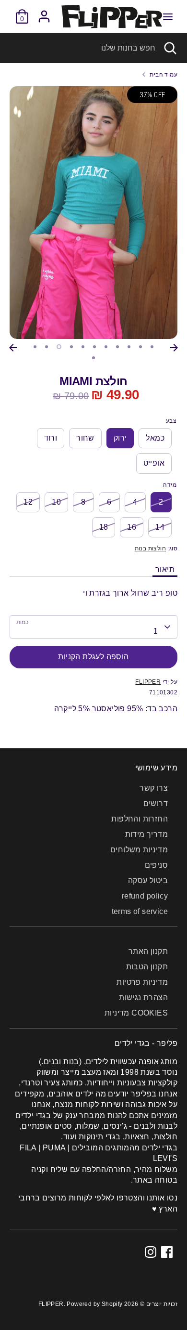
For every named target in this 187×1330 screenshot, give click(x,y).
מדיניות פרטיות (142, 982)
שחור (85, 438)
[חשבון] (44, 12)
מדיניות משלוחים (139, 850)
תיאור (165, 569)
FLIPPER (148, 681)
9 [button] (129, 346)
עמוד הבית (163, 74)
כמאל (155, 438)
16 (131, 527)
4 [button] (71, 346)
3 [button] (59, 346)
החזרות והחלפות (139, 819)
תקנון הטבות (147, 967)
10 (56, 502)
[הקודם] (12, 347)
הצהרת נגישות (143, 997)
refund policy (145, 896)
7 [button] (106, 346)
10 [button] (140, 346)
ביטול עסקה (148, 880)
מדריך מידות (146, 834)
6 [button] (94, 346)
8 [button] (117, 346)
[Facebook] (167, 1252)
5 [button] (83, 346)
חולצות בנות (150, 548)
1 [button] (35, 346)
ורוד (51, 438)
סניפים (156, 865)
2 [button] (46, 346)
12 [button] (93, 357)
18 (103, 527)
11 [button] (152, 346)
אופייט (153, 463)
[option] (93, 212)
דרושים (155, 803)
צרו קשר (154, 788)
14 (159, 527)
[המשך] (174, 347)
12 (28, 502)
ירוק (120, 438)
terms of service (140, 911)
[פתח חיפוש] (171, 48)
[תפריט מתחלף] (167, 16)
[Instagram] (150, 1252)
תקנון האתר (148, 951)
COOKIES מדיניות (136, 1013)
